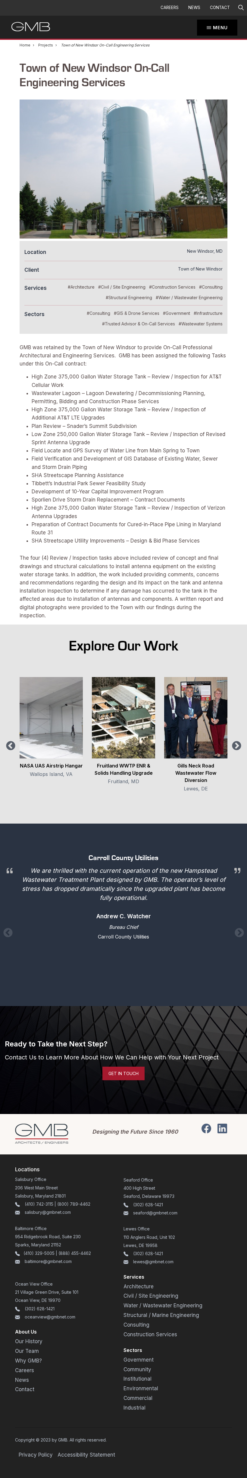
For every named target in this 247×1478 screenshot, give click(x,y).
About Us (26, 1332)
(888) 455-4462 (74, 1253)
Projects (45, 45)
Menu (220, 27)
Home (25, 45)
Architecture (139, 1286)
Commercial (138, 1398)
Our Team (27, 1351)
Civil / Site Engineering (151, 1296)
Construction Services (150, 1334)
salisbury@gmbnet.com (47, 1212)
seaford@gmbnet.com (155, 1212)
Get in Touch (123, 1073)
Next (236, 746)
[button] (241, 8)
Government (139, 1360)
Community (137, 1369)
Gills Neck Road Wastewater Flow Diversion (195, 773)
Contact (220, 7)
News (194, 7)
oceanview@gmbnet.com (50, 1316)
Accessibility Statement (86, 1455)
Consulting (136, 1325)
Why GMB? (28, 1361)
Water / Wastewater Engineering (163, 1305)
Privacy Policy (36, 1455)
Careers (170, 7)
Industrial (134, 1408)
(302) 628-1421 (148, 1204)
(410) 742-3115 (39, 1204)
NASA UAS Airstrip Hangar (51, 766)
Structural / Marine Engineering (161, 1315)
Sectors (133, 1350)
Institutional (138, 1379)
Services (134, 1277)
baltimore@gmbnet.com (48, 1261)
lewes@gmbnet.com (153, 1261)
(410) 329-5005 (39, 1253)
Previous (10, 746)
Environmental (141, 1388)
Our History (28, 1341)
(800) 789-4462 (73, 1204)
